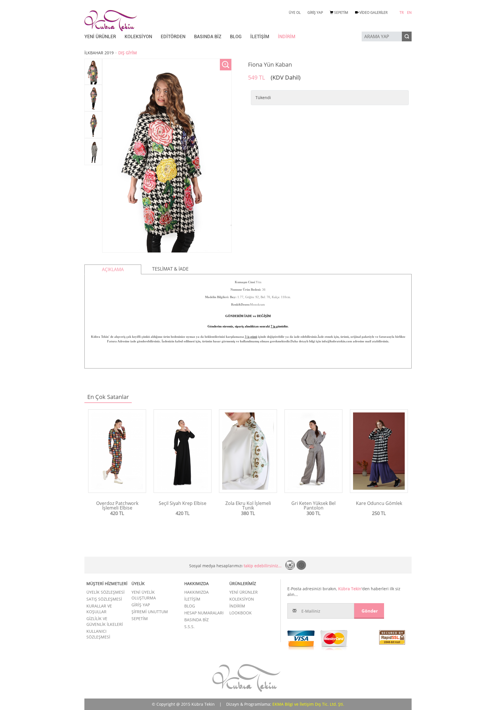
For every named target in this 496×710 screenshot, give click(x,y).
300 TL (313, 513)
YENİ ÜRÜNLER (100, 36)
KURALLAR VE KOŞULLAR (99, 608)
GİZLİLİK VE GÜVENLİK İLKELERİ (104, 621)
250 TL (379, 513)
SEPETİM (340, 12)
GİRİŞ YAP (315, 12)
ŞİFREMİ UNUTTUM (149, 611)
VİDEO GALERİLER (373, 12)
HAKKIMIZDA (196, 592)
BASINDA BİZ (207, 36)
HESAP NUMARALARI (204, 613)
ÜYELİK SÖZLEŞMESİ (105, 592)
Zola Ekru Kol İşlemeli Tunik (248, 505)
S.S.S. (189, 626)
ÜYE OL (295, 12)
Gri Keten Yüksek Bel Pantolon (313, 505)
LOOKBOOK (240, 613)
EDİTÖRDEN (173, 36)
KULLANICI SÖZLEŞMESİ (98, 634)
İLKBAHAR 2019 (99, 52)
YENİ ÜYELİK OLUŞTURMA (143, 595)
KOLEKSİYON (138, 36)
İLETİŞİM (259, 36)
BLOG (236, 36)
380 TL (248, 513)
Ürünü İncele (117, 523)
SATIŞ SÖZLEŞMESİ (104, 599)
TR (402, 12)
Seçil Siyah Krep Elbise (182, 503)
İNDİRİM (286, 36)
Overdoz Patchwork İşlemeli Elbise (117, 505)
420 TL (117, 513)
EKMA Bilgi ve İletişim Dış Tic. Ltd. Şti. (308, 704)
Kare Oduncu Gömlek (379, 503)
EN (409, 12)
